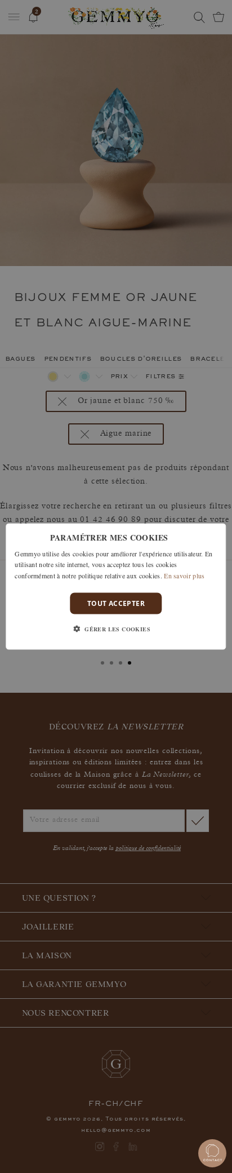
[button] (116, 629)
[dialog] (116, 586)
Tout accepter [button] (116, 603)
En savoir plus (184, 575)
